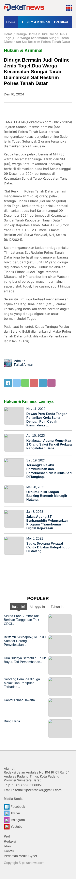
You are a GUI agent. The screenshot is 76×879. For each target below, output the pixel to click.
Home (10, 22)
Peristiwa (61, 22)
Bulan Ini (18, 607)
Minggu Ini (38, 607)
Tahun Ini (57, 607)
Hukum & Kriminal (36, 22)
